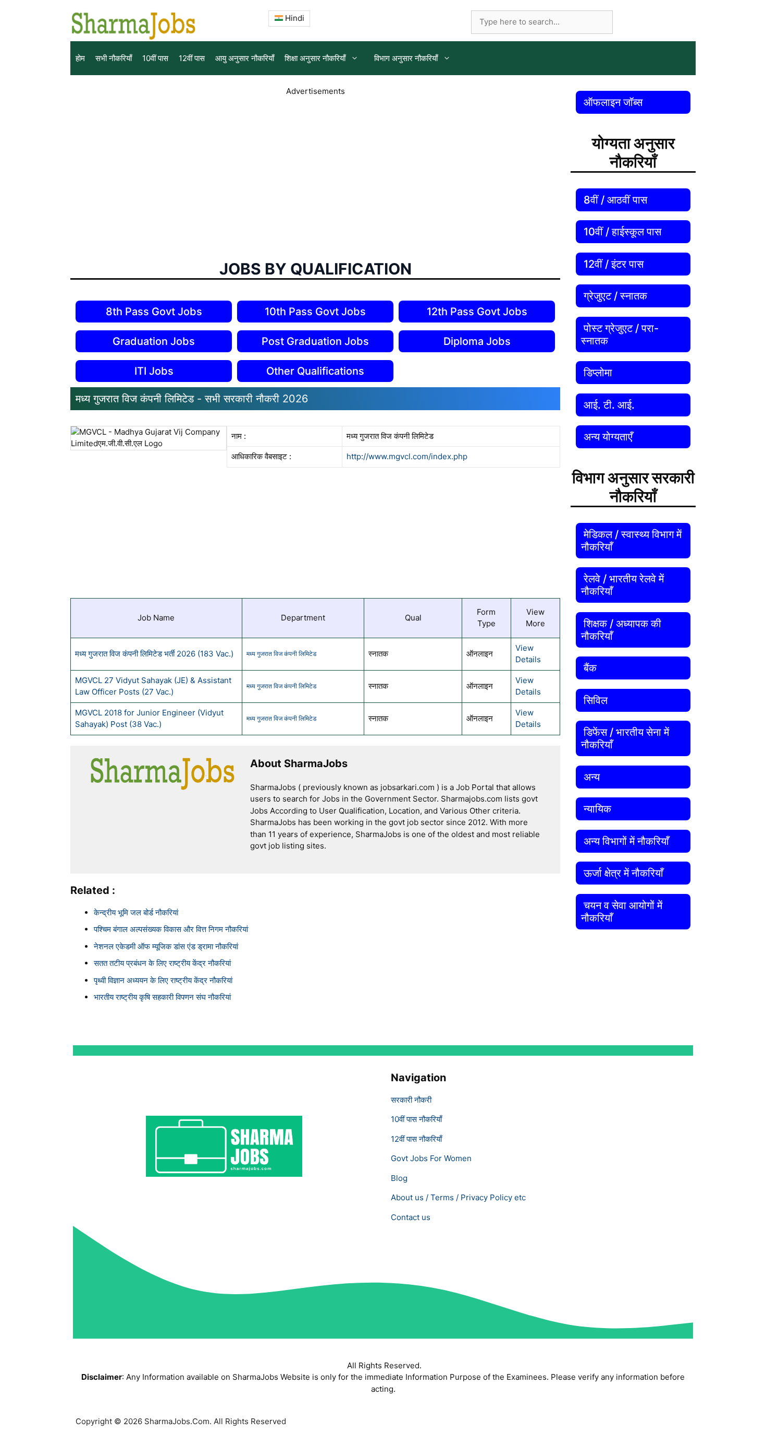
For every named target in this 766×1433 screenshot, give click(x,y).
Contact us (410, 1217)
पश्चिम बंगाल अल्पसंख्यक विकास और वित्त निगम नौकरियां (171, 929)
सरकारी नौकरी (411, 1100)
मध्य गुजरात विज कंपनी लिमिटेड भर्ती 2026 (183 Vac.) (154, 654)
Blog (399, 1178)
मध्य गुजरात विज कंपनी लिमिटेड (281, 654)
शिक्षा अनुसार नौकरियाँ (315, 58)
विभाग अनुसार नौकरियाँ (406, 58)
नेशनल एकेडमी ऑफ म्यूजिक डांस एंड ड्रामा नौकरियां (166, 946)
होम (80, 58)
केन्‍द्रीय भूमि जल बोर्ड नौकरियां (136, 912)
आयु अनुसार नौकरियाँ (244, 58)
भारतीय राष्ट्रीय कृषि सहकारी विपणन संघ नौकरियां (162, 997)
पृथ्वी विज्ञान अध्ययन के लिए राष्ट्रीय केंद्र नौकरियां (163, 980)
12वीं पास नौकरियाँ (416, 1139)
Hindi (293, 18)
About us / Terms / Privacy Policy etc (458, 1197)
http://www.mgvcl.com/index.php (407, 456)
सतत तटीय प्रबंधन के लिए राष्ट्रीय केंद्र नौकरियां (162, 963)
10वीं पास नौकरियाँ (416, 1119)
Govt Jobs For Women (431, 1158)
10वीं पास (155, 58)
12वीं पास (192, 58)
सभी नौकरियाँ (113, 58)
